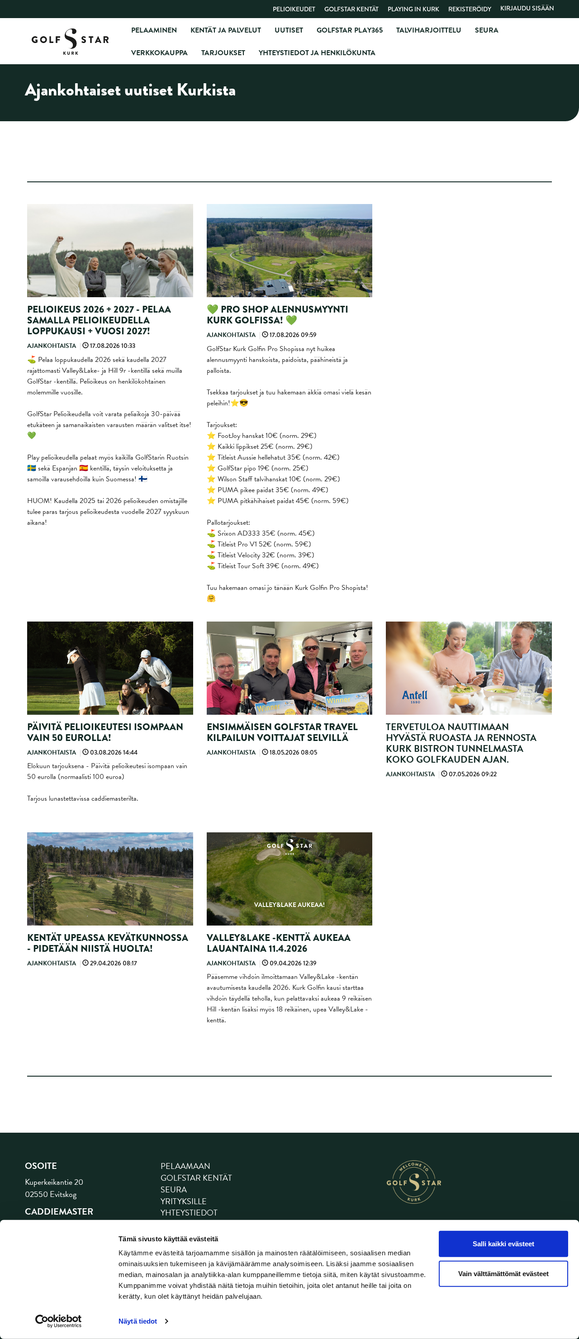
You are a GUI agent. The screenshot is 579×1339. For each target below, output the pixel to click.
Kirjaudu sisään (527, 8)
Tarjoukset (223, 52)
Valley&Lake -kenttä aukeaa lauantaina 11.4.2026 (279, 943)
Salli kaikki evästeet (503, 1244)
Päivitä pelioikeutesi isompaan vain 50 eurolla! (105, 732)
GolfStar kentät (351, 9)
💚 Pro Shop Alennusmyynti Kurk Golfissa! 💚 (277, 315)
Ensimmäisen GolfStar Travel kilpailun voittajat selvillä (282, 732)
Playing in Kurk (413, 9)
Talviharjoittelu (428, 30)
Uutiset (289, 30)
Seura (486, 30)
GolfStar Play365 (350, 30)
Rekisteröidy (469, 9)
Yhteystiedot (189, 1212)
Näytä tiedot (138, 1321)
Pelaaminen (154, 30)
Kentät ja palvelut (225, 30)
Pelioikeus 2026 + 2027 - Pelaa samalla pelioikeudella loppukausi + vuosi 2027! (99, 320)
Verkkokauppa (159, 52)
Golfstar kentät (196, 1178)
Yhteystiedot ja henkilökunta (317, 52)
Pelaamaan (185, 1166)
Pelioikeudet (294, 9)
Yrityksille (184, 1201)
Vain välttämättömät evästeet (503, 1273)
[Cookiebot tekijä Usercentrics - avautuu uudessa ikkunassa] (58, 1321)
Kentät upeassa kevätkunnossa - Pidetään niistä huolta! (107, 943)
